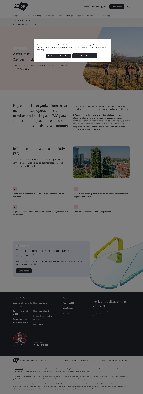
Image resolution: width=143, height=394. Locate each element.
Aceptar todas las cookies (84, 56)
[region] (72, 50)
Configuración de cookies (58, 56)
